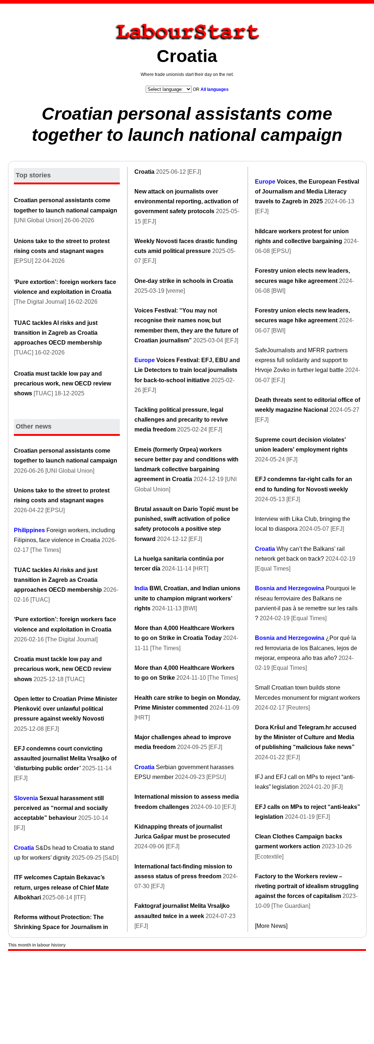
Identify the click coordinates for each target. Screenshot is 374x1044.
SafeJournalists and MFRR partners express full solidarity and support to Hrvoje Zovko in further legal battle (301, 360)
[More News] (271, 926)
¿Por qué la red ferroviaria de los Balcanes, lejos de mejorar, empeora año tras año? (306, 648)
